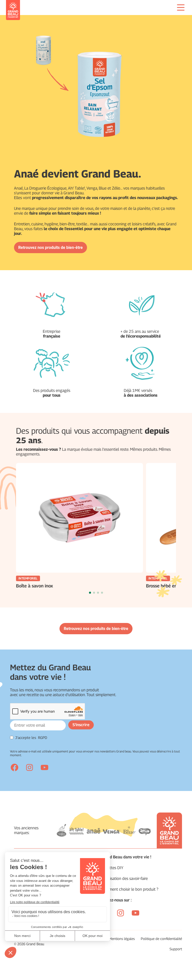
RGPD (42, 737)
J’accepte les (31, 737)
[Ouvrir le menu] (181, 8)
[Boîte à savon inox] (79, 518)
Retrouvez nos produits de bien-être (50, 247)
